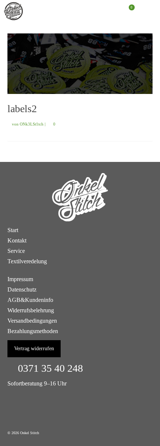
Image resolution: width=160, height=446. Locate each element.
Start (12, 230)
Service (16, 251)
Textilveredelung (27, 261)
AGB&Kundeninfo (30, 300)
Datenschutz (21, 289)
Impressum (20, 279)
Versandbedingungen (32, 321)
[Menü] (147, 11)
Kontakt (16, 240)
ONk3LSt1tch (32, 124)
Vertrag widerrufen (34, 348)
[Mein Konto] (109, 11)
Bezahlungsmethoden (32, 331)
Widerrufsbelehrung (30, 310)
